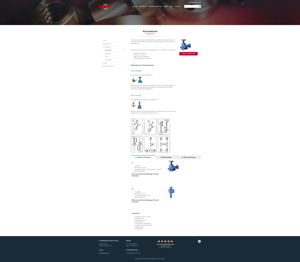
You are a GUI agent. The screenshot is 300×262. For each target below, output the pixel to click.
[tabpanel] (166, 195)
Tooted (104, 40)
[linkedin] (199, 241)
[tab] (143, 157)
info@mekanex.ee (104, 253)
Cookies (163, 258)
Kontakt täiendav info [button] (188, 53)
